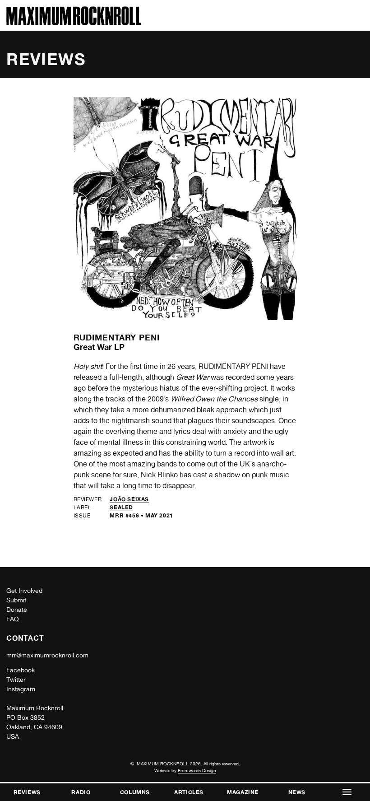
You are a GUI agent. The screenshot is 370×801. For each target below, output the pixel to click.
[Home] (73, 23)
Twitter (16, 679)
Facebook (20, 670)
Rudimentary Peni (117, 337)
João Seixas (129, 499)
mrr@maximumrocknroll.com (47, 655)
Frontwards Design (197, 770)
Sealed (121, 507)
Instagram (20, 689)
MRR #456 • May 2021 (141, 515)
